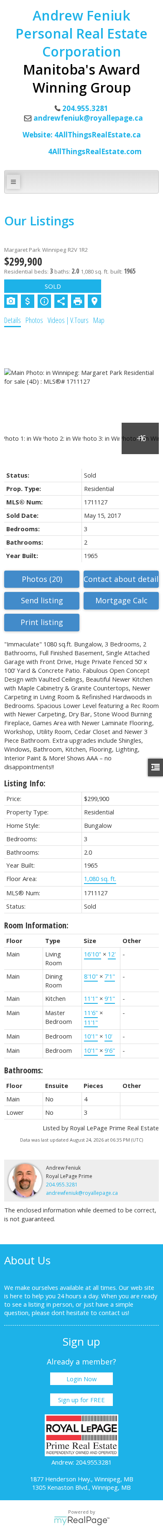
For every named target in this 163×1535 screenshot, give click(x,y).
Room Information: (36, 925)
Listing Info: (25, 783)
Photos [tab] (34, 320)
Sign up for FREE (81, 1399)
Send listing (42, 600)
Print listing (41, 622)
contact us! (114, 1312)
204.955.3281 (62, 1184)
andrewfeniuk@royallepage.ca (88, 118)
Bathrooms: (23, 1070)
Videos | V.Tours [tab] (68, 320)
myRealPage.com (81, 1521)
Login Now (81, 1379)
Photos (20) (42, 579)
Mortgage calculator (121, 600)
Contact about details (121, 579)
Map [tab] (98, 320)
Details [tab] (12, 320)
